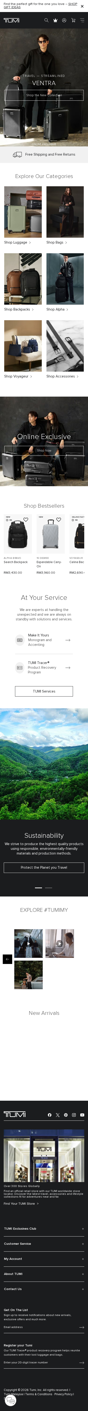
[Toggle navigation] (82, 20)
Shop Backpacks (17, 309)
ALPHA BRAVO (12, 558)
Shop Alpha (55, 309)
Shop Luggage (15, 242)
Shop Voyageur (16, 376)
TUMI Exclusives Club (20, 1228)
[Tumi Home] (11, 20)
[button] (23, 140)
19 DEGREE (43, 558)
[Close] (82, 6)
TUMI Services (44, 691)
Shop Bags (54, 242)
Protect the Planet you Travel (44, 867)
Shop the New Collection (44, 95)
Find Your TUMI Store (20, 1203)
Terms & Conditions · (39, 1394)
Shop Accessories (60, 376)
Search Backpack (16, 562)
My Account (13, 1259)
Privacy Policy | (64, 1394)
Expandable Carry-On (49, 564)
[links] (44, 640)
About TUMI (13, 1274)
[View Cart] (73, 20)
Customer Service (17, 1243)
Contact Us (13, 1289)
